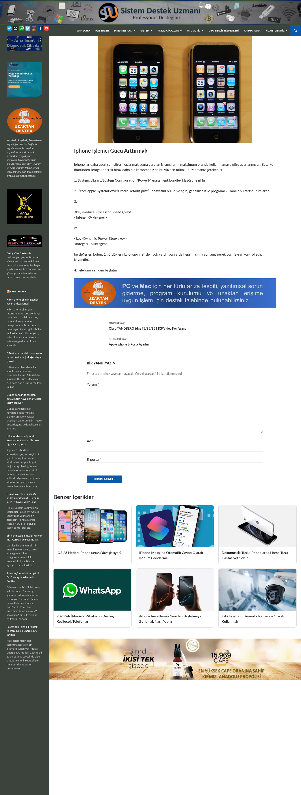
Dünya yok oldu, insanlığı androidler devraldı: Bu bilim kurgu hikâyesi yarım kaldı (23, 498)
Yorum (93, 384)
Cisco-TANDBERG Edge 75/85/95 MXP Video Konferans (147, 326)
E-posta (94, 459)
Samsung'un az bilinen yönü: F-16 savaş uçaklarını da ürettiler (23, 577)
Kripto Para (252, 30)
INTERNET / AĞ (123, 30)
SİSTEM (144, 30)
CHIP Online (18, 291)
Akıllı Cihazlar (168, 30)
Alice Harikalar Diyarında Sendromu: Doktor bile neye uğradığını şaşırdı (23, 440)
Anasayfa (83, 30)
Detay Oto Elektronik (19, 253)
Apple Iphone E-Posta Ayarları (129, 342)
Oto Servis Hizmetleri (224, 30)
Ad (90, 441)
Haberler (102, 30)
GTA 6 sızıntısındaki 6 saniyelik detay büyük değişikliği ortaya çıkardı (24, 357)
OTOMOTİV (193, 30)
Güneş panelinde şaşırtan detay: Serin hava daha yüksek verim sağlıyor (24, 399)
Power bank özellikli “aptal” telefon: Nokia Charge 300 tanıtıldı (22, 631)
